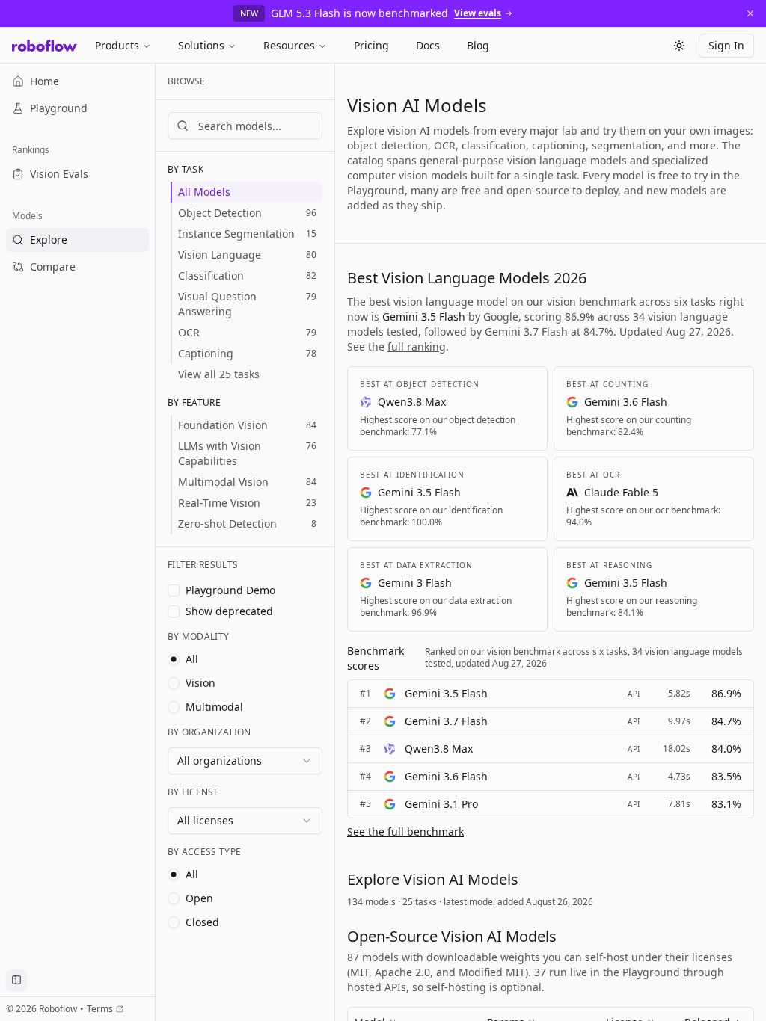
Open (199, 898)
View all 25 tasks (219, 374)
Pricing (371, 45)
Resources (289, 45)
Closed (202, 922)
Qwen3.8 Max (439, 748)
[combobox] (245, 760)
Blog (478, 45)
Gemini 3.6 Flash (446, 776)
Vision (200, 683)
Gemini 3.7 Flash (446, 721)
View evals (477, 13)
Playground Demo (230, 590)
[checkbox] (174, 590)
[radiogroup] (245, 683)
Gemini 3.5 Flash (446, 693)
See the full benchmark (405, 831)
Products (117, 45)
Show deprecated (229, 611)
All (192, 659)
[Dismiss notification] (750, 13)
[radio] (174, 659)
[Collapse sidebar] (16, 979)
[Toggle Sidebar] (155, 542)
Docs (428, 45)
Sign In (726, 45)
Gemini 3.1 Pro (441, 804)
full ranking (416, 346)
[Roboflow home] (44, 46)
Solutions (201, 45)
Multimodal (214, 707)
